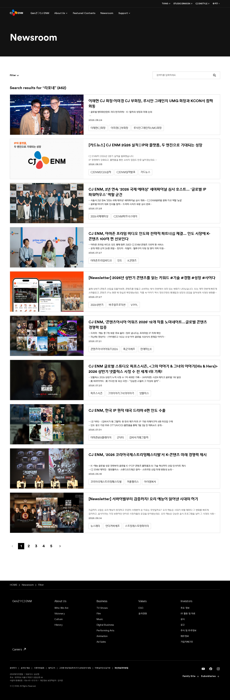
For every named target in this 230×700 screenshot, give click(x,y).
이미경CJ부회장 (119, 128)
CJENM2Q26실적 (101, 172)
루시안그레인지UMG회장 (148, 128)
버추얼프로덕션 (117, 304)
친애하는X (146, 349)
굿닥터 (120, 437)
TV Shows (102, 608)
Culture (58, 619)
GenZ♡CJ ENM (22, 601)
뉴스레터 (95, 526)
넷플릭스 (144, 393)
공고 (183, 624)
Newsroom (28, 584)
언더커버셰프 (112, 526)
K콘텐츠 (132, 260)
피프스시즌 (96, 393)
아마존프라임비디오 (101, 260)
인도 (119, 260)
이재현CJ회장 (98, 128)
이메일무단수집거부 (102, 668)
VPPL (134, 304)
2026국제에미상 (99, 216)
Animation (102, 636)
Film (99, 613)
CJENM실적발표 (126, 172)
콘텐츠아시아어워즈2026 (104, 349)
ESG (140, 608)
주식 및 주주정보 (188, 630)
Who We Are (61, 608)
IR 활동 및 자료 (188, 613)
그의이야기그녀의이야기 (121, 393)
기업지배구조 (187, 641)
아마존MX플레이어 (101, 437)
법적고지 (51, 668)
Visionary (59, 613)
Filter (41, 584)
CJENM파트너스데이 (125, 216)
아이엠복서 (150, 481)
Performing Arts (105, 630)
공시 (183, 619)
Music (100, 619)
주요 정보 (185, 608)
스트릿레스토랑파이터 (137, 526)
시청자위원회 (39, 668)
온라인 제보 (25, 668)
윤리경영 (142, 613)
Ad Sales (101, 641)
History (58, 624)
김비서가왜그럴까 (138, 437)
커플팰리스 (133, 481)
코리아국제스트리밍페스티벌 (106, 481)
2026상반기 (97, 304)
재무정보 (185, 636)
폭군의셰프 (129, 349)
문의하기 (13, 668)
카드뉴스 (145, 172)
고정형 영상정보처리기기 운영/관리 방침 (75, 668)
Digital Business (105, 624)
